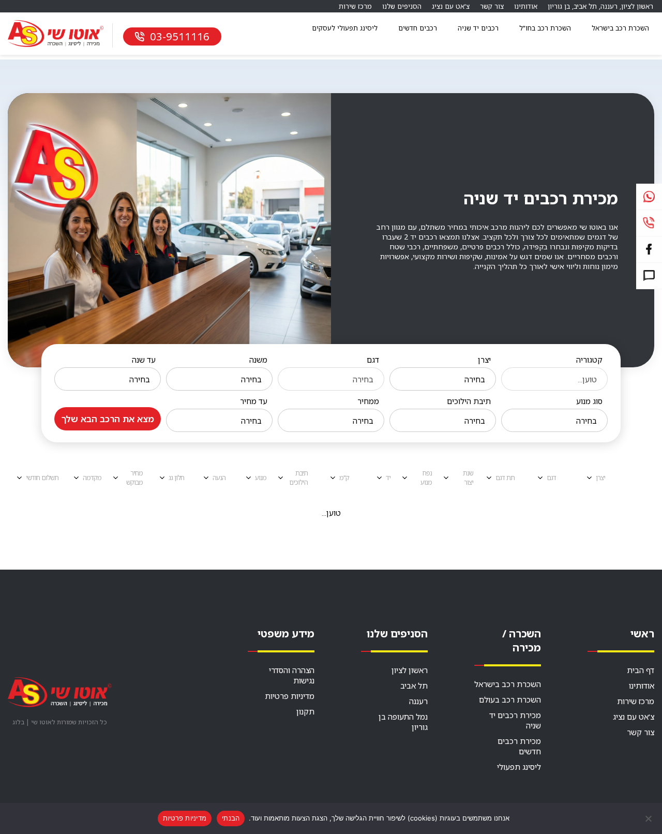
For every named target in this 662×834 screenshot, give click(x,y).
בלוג (18, 722)
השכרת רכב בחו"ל (545, 28)
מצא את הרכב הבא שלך (108, 419)
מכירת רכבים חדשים (519, 746)
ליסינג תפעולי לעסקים (345, 28)
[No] (649, 818)
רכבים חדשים (417, 28)
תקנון (305, 711)
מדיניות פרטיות (289, 696)
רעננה (609, 6)
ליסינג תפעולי (519, 767)
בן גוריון (559, 6)
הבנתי (230, 818)
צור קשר (492, 6)
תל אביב (585, 6)
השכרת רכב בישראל (620, 28)
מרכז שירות (355, 6)
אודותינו (525, 6)
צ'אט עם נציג (451, 6)
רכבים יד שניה (478, 28)
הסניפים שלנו (402, 6)
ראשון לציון (637, 6)
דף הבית (640, 670)
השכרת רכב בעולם (510, 699)
